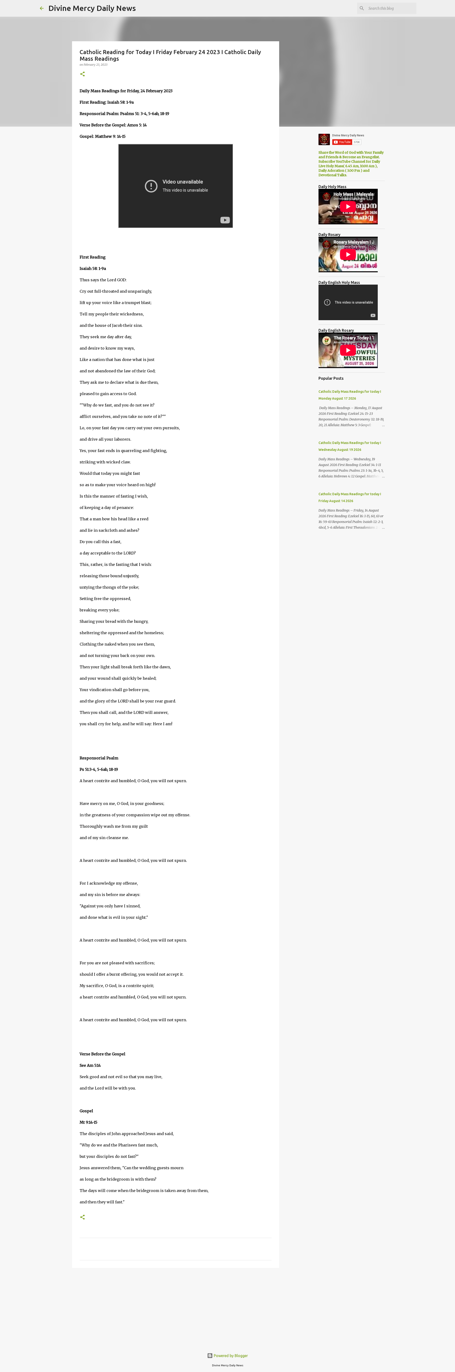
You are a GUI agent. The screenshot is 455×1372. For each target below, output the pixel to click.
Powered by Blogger (230, 1356)
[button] (82, 74)
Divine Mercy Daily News (92, 8)
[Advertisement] (175, 1308)
